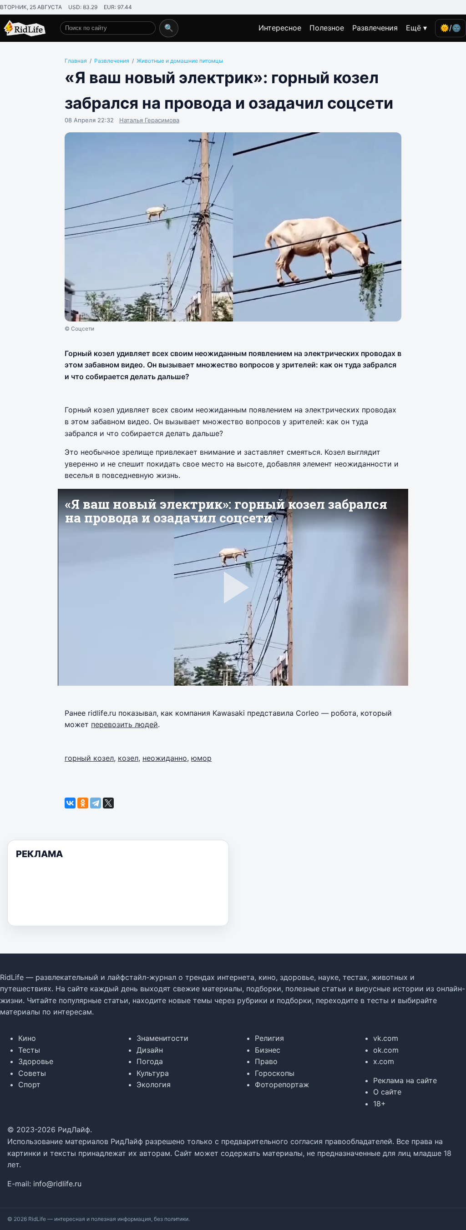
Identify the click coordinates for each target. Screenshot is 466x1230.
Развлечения (375, 27)
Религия (269, 1038)
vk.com (385, 1038)
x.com (383, 1061)
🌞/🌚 (450, 27)
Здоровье (35, 1061)
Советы (32, 1073)
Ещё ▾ (416, 27)
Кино (27, 1038)
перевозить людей (124, 724)
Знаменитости (162, 1038)
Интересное (279, 27)
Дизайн (150, 1049)
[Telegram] (95, 803)
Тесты (29, 1049)
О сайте (387, 1091)
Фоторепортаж (282, 1084)
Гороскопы (274, 1073)
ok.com (386, 1049)
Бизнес (267, 1049)
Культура (153, 1073)
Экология (154, 1084)
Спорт (29, 1084)
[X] (108, 803)
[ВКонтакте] (70, 803)
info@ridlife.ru (57, 1183)
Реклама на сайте (405, 1080)
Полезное (326, 27)
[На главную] (23, 28)
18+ (379, 1103)
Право (266, 1061)
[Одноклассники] (82, 803)
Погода (150, 1061)
